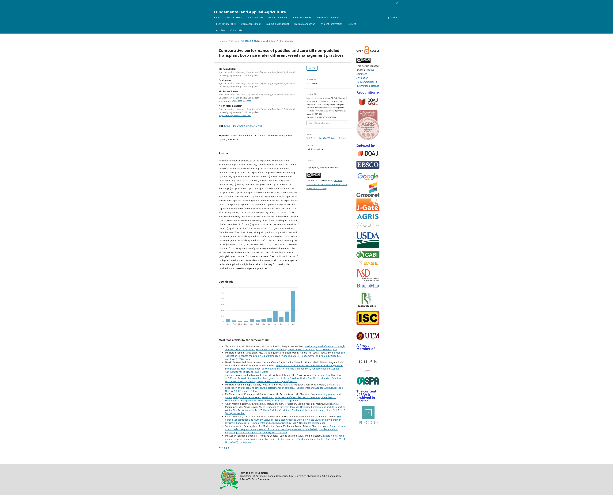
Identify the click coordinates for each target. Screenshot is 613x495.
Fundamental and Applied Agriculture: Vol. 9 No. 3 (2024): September (288, 422)
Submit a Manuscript (277, 23)
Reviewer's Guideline (328, 17)
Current (352, 23)
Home (217, 17)
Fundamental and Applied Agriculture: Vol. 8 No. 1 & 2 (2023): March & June (296, 349)
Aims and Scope (233, 17)
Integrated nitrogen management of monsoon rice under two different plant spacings (284, 437)
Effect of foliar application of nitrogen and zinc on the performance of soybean (283, 386)
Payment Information (331, 23)
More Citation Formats (319, 123)
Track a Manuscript (304, 23)
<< (220, 447)
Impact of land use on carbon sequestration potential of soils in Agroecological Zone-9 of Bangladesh (285, 428)
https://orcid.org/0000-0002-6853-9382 (235, 101)
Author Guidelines (277, 17)
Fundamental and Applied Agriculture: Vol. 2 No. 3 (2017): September (262, 400)
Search (393, 17)
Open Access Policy (251, 23)
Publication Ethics (301, 17)
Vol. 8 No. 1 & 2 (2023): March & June (258, 40)
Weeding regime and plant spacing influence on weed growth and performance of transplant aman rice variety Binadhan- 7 (283, 396)
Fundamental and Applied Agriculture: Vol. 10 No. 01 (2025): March (261, 381)
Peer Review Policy (226, 23)
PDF (313, 68)
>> (232, 447)
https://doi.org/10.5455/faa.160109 (243, 125)
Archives (220, 30)
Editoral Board (255, 17)
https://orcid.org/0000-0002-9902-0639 (235, 115)
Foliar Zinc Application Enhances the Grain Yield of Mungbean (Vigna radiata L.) (285, 354)
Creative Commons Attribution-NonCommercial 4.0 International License (326, 184)
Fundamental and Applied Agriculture (250, 12)
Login (396, 2)
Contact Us (236, 30)
